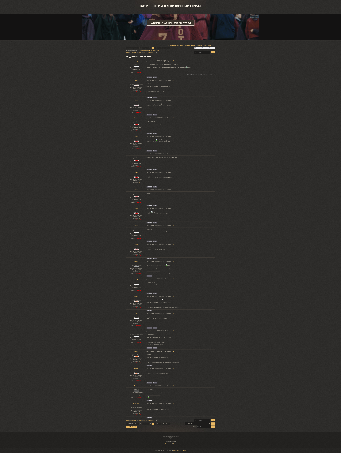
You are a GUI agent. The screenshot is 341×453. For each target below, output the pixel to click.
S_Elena (139, 50)
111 (173, 244)
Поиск (209, 45)
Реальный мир (133, 52)
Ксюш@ (136, 368)
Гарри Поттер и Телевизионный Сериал (170, 6)
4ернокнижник (146, 50)
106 (173, 153)
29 (166, 48)
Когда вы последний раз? (148, 52)
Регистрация (168, 444)
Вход (174, 444)
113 (173, 279)
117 (173, 351)
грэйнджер (136, 403)
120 (173, 403)
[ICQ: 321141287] (155, 97)
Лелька (136, 385)
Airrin (136, 80)
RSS (213, 45)
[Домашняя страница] (155, 133)
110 (173, 225)
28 (163, 48)
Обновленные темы (173, 45)
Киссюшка (153, 50)
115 (173, 313)
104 (173, 117)
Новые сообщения (185, 45)
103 (173, 100)
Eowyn (136, 261)
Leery (136, 61)
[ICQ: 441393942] (155, 77)
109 (173, 208)
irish (158, 50)
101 (173, 61)
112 (173, 261)
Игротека (140, 52)
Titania (136, 117)
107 (173, 172)
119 (173, 385)
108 (173, 189)
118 (173, 368)
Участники (193, 45)
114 (173, 296)
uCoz (184, 450)
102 (173, 80)
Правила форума (201, 45)
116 (173, 331)
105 (173, 136)
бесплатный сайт (177, 450)
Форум (127, 52)
